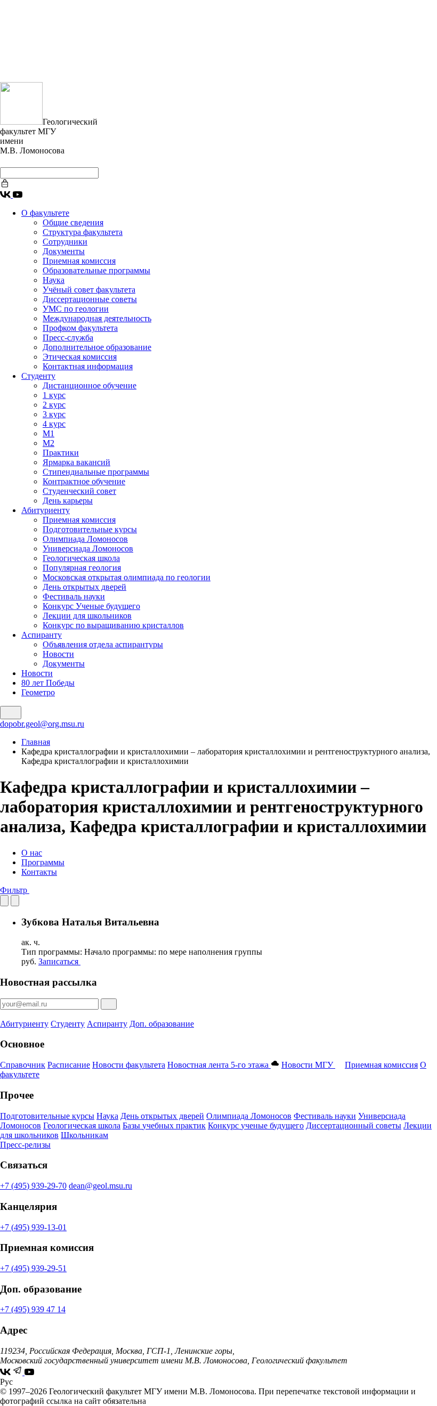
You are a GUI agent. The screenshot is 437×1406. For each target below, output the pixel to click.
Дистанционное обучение (89, 385)
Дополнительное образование (97, 347)
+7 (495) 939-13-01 (33, 1227)
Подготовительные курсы (90, 529)
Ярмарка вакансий (76, 462)
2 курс (54, 404)
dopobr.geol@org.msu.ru (42, 723)
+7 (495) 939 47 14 (33, 1309)
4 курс (54, 423)
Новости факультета (128, 1064)
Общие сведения (73, 222)
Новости (58, 654)
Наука (53, 280)
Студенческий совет (79, 490)
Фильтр (14, 890)
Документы (64, 251)
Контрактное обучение (84, 481)
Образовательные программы (96, 270)
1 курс (54, 395)
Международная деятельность (97, 318)
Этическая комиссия (80, 356)
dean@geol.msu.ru (100, 1185)
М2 (48, 443)
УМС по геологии (76, 308)
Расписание (68, 1064)
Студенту (38, 375)
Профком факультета (80, 327)
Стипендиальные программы (96, 471)
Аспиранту (41, 634)
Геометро (38, 692)
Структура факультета (83, 232)
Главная (35, 741)
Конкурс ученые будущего (256, 1125)
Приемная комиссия (79, 260)
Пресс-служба (68, 337)
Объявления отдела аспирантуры (103, 644)
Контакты (39, 871)
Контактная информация (88, 366)
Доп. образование (162, 1023)
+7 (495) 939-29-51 (33, 1268)
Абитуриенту (45, 510)
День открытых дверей (84, 586)
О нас (31, 852)
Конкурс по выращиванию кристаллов (113, 625)
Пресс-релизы (25, 1144)
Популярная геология (82, 567)
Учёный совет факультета (89, 289)
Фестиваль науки (74, 596)
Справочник (22, 1064)
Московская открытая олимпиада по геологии (127, 577)
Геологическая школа (81, 558)
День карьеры (68, 500)
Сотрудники (65, 241)
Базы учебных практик (164, 1125)
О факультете (45, 212)
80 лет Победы (48, 682)
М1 (48, 433)
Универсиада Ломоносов (88, 548)
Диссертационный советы (353, 1125)
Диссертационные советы (90, 299)
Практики (61, 452)
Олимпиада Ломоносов (85, 538)
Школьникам (84, 1135)
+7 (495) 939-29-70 (33, 1185)
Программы (42, 862)
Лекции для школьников (87, 615)
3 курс (54, 414)
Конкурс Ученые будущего (91, 606)
